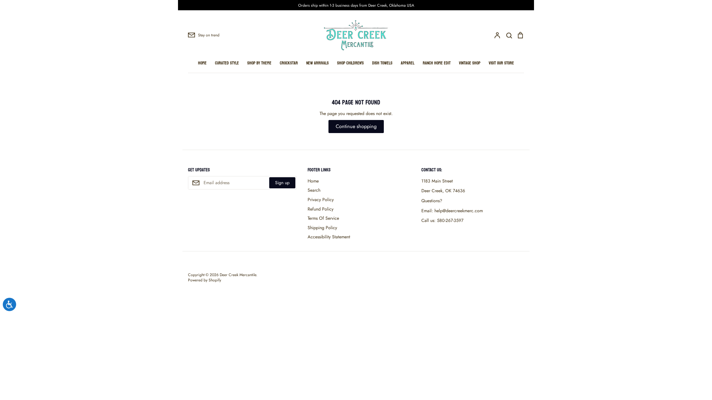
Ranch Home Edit (437, 63)
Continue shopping (356, 126)
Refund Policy (320, 209)
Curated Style (227, 63)
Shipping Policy (322, 227)
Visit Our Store (501, 63)
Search (314, 190)
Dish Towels (382, 63)
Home (202, 63)
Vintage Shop (469, 63)
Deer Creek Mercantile (238, 275)
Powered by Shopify (204, 280)
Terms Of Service (323, 218)
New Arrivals (317, 63)
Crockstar (289, 63)
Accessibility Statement (329, 237)
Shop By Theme (259, 63)
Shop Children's (350, 63)
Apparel (407, 63)
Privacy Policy (321, 199)
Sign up (282, 182)
